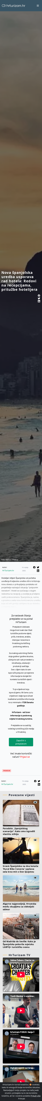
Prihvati (21, 1098)
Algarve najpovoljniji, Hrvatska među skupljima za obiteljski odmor (19, 906)
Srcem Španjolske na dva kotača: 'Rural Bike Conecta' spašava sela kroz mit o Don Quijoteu (21, 869)
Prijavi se (25, 756)
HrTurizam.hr (8, 570)
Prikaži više (35, 1096)
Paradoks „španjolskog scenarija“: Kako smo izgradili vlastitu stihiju (19, 831)
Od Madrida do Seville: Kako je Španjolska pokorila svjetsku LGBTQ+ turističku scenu (19, 944)
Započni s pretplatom (21, 742)
